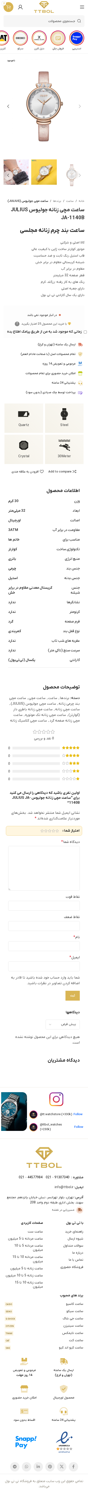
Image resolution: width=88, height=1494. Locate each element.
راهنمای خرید (74, 1231)
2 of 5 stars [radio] (53, 831)
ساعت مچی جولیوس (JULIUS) (28, 201)
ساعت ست (35, 1231)
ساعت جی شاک (44, 1318)
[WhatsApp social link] (26, 1466)
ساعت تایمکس (44, 1333)
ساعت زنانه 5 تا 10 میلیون (24, 1275)
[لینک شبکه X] (61, 1466)
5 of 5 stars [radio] (42, 831)
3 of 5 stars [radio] (49, 831)
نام (76, 937)
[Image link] (44, 1157)
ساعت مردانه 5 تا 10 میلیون (28, 1248)
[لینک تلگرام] (14, 1466)
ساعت (70, 201)
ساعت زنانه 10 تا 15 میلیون (29, 1284)
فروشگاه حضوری (71, 1267)
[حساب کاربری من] (20, 7)
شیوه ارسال (75, 1239)
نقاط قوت (73, 897)
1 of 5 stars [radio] (57, 831)
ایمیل (74, 957)
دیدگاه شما (70, 842)
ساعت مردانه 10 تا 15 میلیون (27, 1259)
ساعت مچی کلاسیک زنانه (28, 720)
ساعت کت (44, 1340)
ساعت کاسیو (44, 1304)
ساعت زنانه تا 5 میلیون (26, 1268)
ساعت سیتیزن (44, 1326)
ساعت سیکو (44, 1311)
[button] (79, 106)
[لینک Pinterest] (50, 1466)
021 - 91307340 (57, 1177)
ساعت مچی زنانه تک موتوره (45, 715)
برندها (57, 201)
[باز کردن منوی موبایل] (82, 7)
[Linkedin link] (38, 1466)
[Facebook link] (73, 1466)
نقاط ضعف (72, 917)
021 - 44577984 (30, 1177)
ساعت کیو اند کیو (44, 1347)
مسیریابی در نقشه (63, 1210)
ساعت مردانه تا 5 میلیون (25, 1239)
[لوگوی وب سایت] (44, 7)
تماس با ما (76, 1260)
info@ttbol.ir (64, 1187)
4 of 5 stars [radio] (46, 831)
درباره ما (77, 1253)
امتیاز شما (72, 831)
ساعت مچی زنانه (67, 709)
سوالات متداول (73, 1246)
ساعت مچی (37, 698)
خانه (81, 201)
